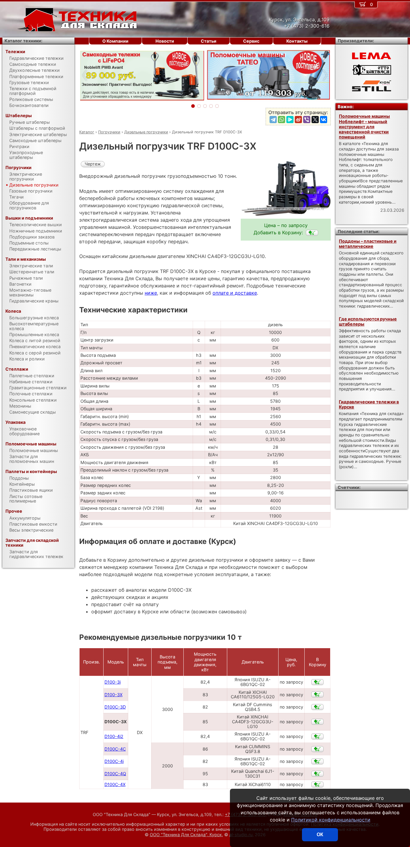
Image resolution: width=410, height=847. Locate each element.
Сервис (251, 41)
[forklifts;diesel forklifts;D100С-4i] (317, 761)
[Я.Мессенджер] (290, 119)
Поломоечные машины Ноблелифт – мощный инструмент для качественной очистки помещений (364, 126)
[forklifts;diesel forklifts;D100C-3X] (312, 233)
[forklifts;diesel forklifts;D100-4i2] (317, 736)
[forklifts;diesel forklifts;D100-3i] (317, 682)
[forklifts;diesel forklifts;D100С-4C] (317, 749)
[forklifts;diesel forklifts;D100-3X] (317, 694)
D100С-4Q (115, 773)
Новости (164, 41)
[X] (315, 119)
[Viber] (306, 119)
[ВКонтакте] (323, 119)
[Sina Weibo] (298, 119)
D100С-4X (114, 784)
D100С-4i (114, 761)
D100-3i (112, 682)
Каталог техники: (23, 40)
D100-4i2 (113, 736)
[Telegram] (273, 119)
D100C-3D (115, 706)
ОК (320, 834)
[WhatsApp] (281, 119)
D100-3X (113, 694)
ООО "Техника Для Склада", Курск (186, 834)
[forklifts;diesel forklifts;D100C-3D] (317, 707)
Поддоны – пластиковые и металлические (367, 243)
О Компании (115, 41)
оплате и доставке (235, 293)
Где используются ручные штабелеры (368, 321)
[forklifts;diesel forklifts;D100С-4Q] (317, 774)
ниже (151, 293)
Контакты (297, 41)
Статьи (208, 41)
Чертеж (93, 163)
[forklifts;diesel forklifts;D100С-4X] (317, 785)
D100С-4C (115, 748)
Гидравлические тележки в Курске (369, 404)
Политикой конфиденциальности (330, 820)
